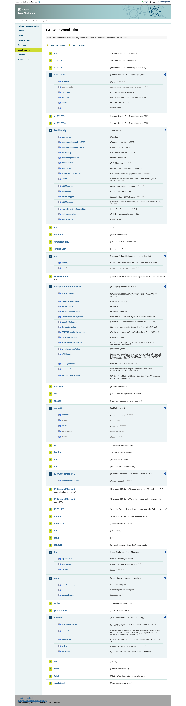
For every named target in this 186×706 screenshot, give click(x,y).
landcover (59, 523)
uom (56, 669)
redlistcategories (69, 214)
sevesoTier (66, 639)
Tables (20, 35)
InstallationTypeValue (71, 349)
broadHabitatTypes (69, 585)
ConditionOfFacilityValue (72, 317)
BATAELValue (67, 307)
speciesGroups (68, 595)
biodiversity (60, 130)
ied (55, 466)
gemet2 (58, 408)
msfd (57, 578)
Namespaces (23, 59)
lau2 (56, 538)
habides (58, 452)
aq (55, 53)
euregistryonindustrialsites (68, 286)
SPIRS (64, 646)
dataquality (66, 152)
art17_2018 (60, 123)
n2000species (67, 202)
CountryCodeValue (69, 322)
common (58, 234)
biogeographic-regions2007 (73, 142)
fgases (57, 401)
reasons (65, 103)
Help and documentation (28, 26)
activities (65, 81)
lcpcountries (67, 559)
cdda (57, 227)
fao (56, 394)
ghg (56, 445)
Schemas (22, 45)
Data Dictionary (38, 21)
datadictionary (61, 242)
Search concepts (78, 45)
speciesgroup (67, 219)
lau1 (56, 531)
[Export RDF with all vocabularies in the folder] (165, 75)
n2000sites (66, 191)
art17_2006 (60, 75)
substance (66, 651)
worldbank (59, 683)
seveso (58, 617)
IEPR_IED (59, 509)
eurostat (58, 387)
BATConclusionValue (71, 312)
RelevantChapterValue (71, 375)
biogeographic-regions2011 (73, 147)
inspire (57, 516)
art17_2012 (60, 116)
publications (60, 610)
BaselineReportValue (70, 301)
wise (56, 676)
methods (65, 98)
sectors (65, 569)
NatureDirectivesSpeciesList (73, 209)
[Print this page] (151, 2)
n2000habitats (67, 186)
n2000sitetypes (68, 196)
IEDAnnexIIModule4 (64, 499)
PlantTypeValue (68, 364)
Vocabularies (24, 50)
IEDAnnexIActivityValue (72, 342)
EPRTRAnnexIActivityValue (73, 332)
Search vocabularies (57, 45)
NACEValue (66, 354)
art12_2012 (60, 60)
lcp (55, 552)
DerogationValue (69, 327)
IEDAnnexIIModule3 (64, 489)
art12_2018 (60, 68)
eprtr (56, 256)
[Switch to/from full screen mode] (154, 2)
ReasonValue (67, 369)
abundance (66, 137)
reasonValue (67, 631)
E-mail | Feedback (25, 698)
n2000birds (66, 179)
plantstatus (66, 564)
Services (21, 55)
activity (65, 263)
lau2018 (58, 545)
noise (57, 603)
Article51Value (68, 293)
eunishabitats (67, 163)
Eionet (28, 21)
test (56, 661)
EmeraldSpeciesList (70, 158)
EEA (29, 2)
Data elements (24, 40)
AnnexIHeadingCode (70, 481)
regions (65, 590)
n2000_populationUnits (71, 173)
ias (55, 459)
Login (146, 2)
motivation (66, 168)
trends (64, 108)
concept (65, 415)
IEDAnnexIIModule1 (64, 474)
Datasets (21, 31)
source (65, 426)
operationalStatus (69, 624)
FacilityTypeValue (69, 337)
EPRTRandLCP (62, 276)
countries (66, 92)
